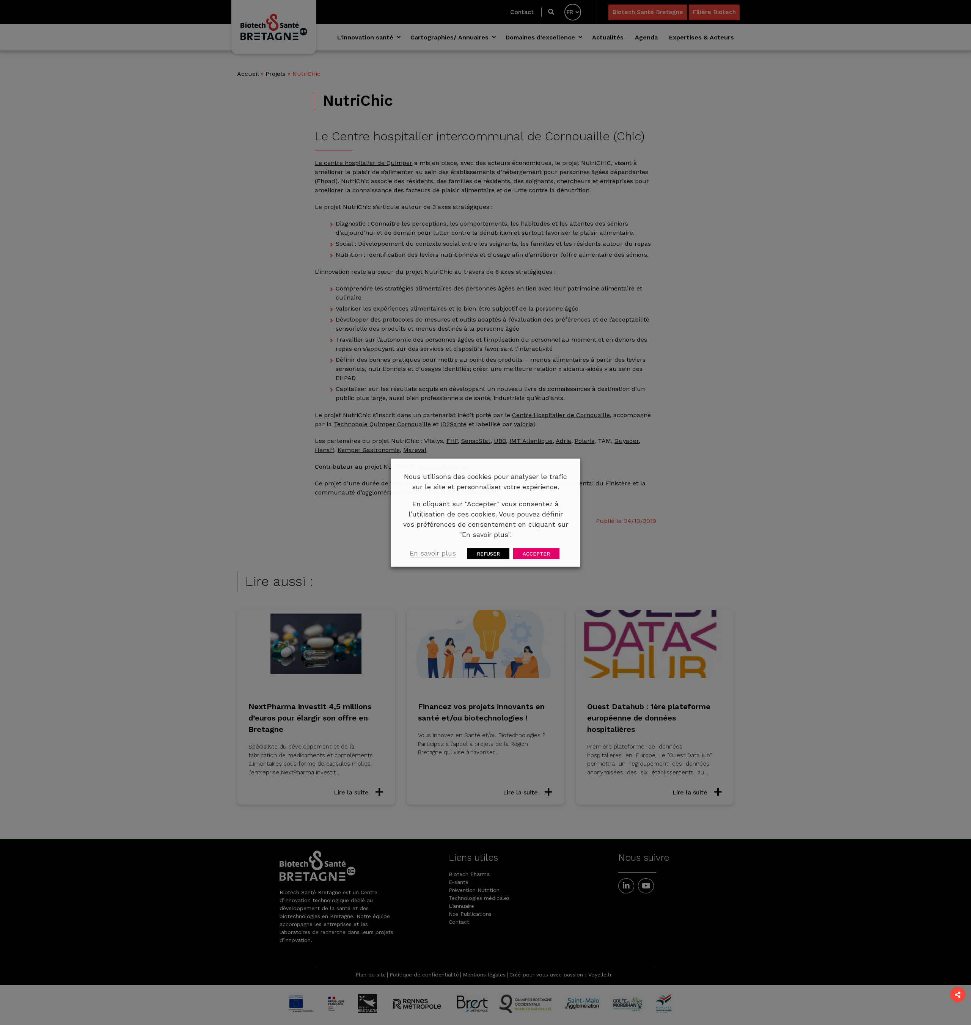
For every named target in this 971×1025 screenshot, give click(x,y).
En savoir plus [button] (433, 553)
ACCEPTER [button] (536, 553)
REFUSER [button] (488, 553)
